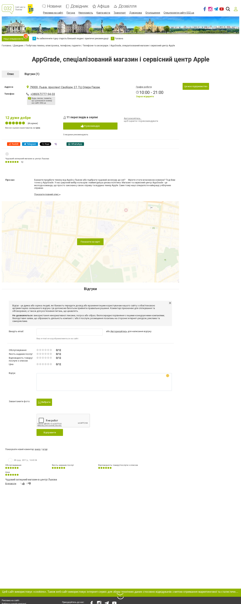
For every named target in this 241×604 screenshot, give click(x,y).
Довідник (79, 6)
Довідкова (135, 12)
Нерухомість (86, 12)
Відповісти (10, 483)
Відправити (50, 432)
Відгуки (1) (32, 74)
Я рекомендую (92, 126)
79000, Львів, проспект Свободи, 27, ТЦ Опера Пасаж (65, 87)
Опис (10, 74)
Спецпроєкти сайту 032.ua (179, 12)
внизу (38, 449)
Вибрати (45, 402)
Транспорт (120, 12)
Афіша (103, 6)
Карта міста (103, 12)
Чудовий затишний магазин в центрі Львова (27, 158)
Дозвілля (128, 6)
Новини (54, 6)
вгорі (45, 449)
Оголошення (152, 12)
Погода (71, 12)
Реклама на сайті (53, 12)
